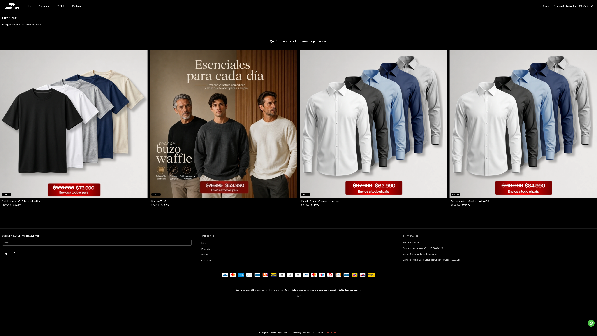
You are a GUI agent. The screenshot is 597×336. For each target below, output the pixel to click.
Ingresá (560, 6)
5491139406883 (411, 242)
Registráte (571, 6)
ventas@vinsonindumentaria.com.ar (420, 254)
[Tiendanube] (298, 296)
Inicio (30, 6)
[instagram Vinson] (5, 254)
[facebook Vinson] (14, 254)
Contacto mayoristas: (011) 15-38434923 (423, 248)
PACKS (60, 6)
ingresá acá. (331, 290)
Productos (43, 6)
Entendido (331, 332)
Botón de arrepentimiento (350, 290)
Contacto (76, 6)
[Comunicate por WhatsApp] (591, 323)
